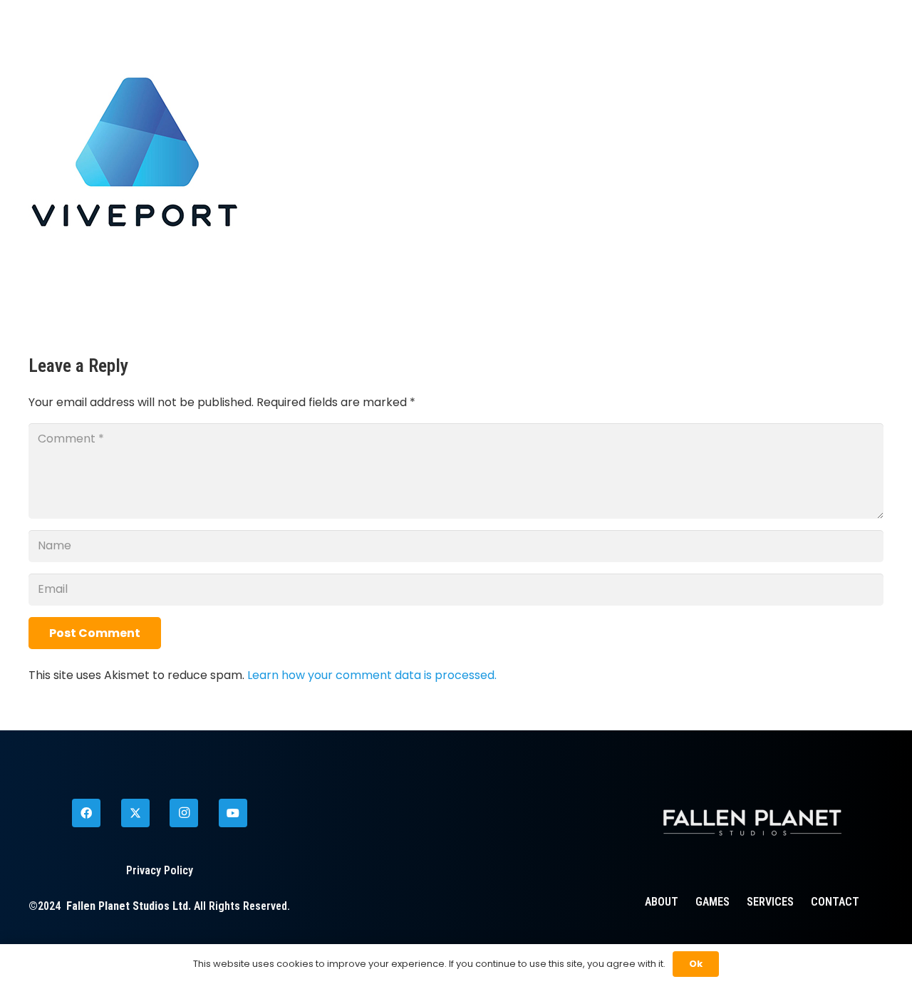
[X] (135, 813)
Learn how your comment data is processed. (372, 675)
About (661, 901)
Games (712, 901)
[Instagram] (184, 813)
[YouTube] (233, 813)
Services (770, 901)
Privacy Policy (159, 870)
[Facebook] (86, 813)
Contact (835, 901)
